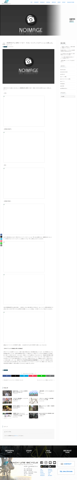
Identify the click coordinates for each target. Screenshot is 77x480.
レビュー (63, 81)
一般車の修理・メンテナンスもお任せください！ (68, 61)
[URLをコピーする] (50, 376)
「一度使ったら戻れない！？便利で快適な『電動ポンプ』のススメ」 (68, 47)
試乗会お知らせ (64, 88)
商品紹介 (63, 83)
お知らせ (63, 74)
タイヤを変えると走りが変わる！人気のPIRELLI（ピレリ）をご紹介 (68, 54)
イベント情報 (64, 76)
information (5, 46)
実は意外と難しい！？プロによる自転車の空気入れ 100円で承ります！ (68, 51)
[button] (7, 376)
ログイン (16, 435)
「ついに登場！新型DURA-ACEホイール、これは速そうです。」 (67, 58)
